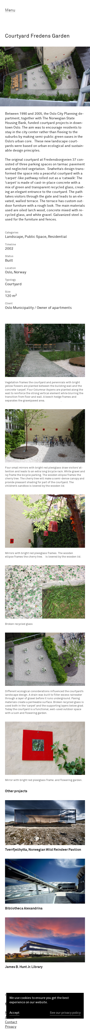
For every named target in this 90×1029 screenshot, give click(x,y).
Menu (10, 10)
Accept (14, 1012)
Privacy (10, 1026)
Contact (11, 1022)
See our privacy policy (65, 1012)
